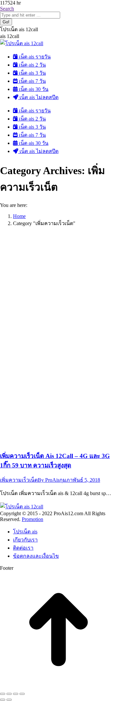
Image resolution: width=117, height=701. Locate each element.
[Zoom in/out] (22, 694)
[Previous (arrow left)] (2, 700)
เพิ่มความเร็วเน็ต (19, 480)
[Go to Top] (58, 686)
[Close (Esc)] (2, 694)
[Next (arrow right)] (9, 700)
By (48, 480)
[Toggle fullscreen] (15, 694)
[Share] (9, 694)
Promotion (32, 519)
